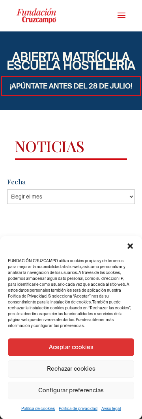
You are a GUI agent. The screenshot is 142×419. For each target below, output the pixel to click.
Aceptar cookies (71, 347)
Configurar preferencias (71, 390)
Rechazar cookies (71, 368)
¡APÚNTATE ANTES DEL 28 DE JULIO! (71, 86)
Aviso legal (111, 408)
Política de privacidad (78, 408)
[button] (130, 246)
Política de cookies (38, 408)
